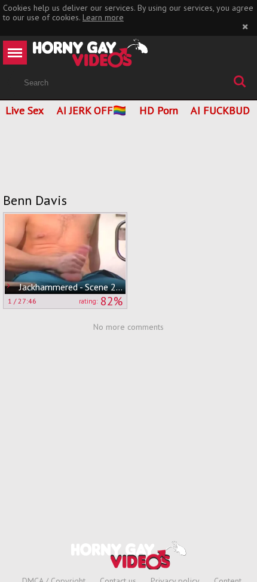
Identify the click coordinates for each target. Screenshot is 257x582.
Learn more (103, 17)
